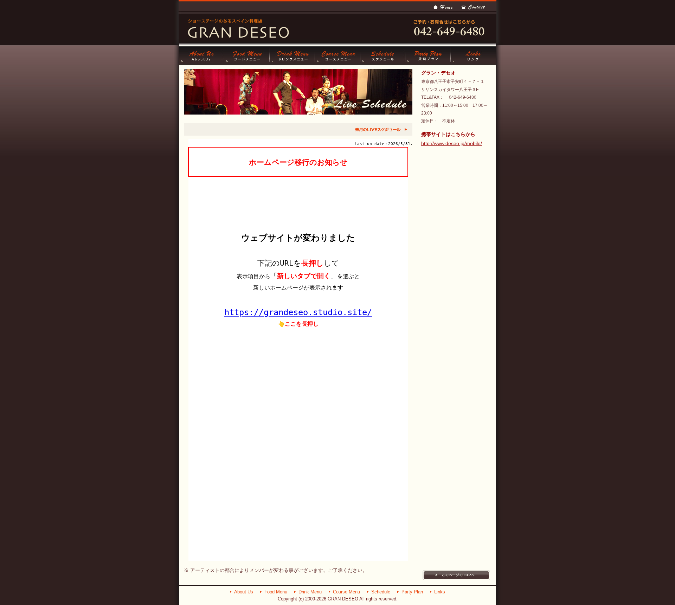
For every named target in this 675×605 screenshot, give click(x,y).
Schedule (380, 591)
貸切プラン (428, 55)
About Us (201, 55)
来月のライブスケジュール (380, 129)
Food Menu (275, 591)
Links (439, 591)
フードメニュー (247, 55)
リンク (473, 55)
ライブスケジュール (382, 55)
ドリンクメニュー (292, 55)
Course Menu (346, 591)
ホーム (443, 7)
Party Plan (412, 591)
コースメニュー (337, 55)
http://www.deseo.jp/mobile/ (451, 143)
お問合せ (473, 7)
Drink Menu (310, 591)
